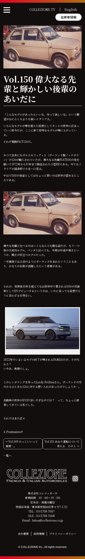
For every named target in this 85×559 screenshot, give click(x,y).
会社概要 (23, 534)
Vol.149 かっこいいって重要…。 (22, 444)
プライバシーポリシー (62, 534)
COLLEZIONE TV (42, 9)
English (71, 9)
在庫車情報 (68, 17)
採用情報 (39, 534)
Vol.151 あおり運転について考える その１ (62, 444)
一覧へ (7, 455)
